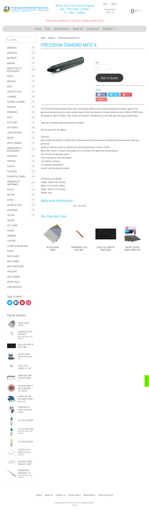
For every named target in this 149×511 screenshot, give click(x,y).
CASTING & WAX (21, 92)
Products (51, 38)
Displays (109, 29)
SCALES (21, 190)
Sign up (114, 4)
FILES (21, 118)
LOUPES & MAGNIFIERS (17, 246)
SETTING (21, 195)
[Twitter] (9, 302)
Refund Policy (89, 495)
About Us (78, 29)
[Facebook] (16, 302)
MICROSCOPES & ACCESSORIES (21, 150)
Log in (105, 4)
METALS (21, 138)
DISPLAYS (21, 107)
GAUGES (10, 220)
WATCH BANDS (13, 276)
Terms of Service (105, 495)
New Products (61, 29)
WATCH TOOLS (13, 281)
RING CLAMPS (13, 256)
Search (39, 495)
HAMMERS (11, 235)
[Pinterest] (22, 302)
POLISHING (21, 172)
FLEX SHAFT (21, 123)
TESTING (21, 216)
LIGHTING (11, 240)
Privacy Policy (75, 495)
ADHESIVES (21, 53)
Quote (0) (147, 381)
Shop (47, 29)
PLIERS (10, 251)
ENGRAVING (21, 113)
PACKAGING (21, 156)
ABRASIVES (21, 48)
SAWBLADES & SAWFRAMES (21, 183)
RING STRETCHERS (15, 266)
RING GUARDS (13, 261)
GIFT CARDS (12, 225)
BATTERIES (21, 58)
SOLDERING (21, 210)
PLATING (21, 167)
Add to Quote (109, 78)
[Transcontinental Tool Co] (26, 9)
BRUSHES (21, 82)
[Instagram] (28, 302)
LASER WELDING (21, 133)
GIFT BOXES (21, 128)
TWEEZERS (12, 271)
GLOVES (10, 230)
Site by (74, 505)
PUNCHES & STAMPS (21, 177)
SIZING (21, 200)
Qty (97, 62)
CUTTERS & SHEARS (21, 102)
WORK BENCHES (14, 287)
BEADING (21, 64)
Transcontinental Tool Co (73, 503)
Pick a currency (110, 9)
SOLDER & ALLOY (21, 205)
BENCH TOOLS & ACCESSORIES (21, 70)
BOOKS (21, 77)
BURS (21, 87)
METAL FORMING (21, 143)
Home (38, 29)
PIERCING (21, 161)
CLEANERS (21, 97)
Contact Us (93, 29)
